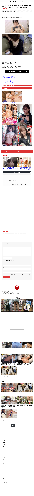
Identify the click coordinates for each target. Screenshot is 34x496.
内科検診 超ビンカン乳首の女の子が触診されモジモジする (11, 102)
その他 (4, 457)
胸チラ (4, 446)
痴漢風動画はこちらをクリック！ (9, 81)
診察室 (4, 440)
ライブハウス (5, 482)
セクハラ (4, 476)
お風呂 (4, 442)
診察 (6, 231)
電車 (3, 478)
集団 (3, 461)
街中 (3, 467)
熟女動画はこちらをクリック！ (9, 82)
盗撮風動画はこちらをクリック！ (9, 80)
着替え (4, 448)
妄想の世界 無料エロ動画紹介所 (17, 1)
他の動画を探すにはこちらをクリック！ (9, 77)
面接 (3, 463)
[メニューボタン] (1, 1)
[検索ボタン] (33, 1)
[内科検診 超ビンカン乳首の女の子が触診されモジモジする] (12, 101)
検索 (13, 425)
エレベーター (5, 465)
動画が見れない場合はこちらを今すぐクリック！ (10, 76)
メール (4, 267)
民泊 (3, 455)
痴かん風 (4, 231)
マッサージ (4, 469)
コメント (4, 246)
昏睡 (3, 484)
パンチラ (4, 444)
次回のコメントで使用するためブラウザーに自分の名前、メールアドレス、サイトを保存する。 (17, 274)
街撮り (4, 438)
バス (3, 474)
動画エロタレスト (29, 169)
